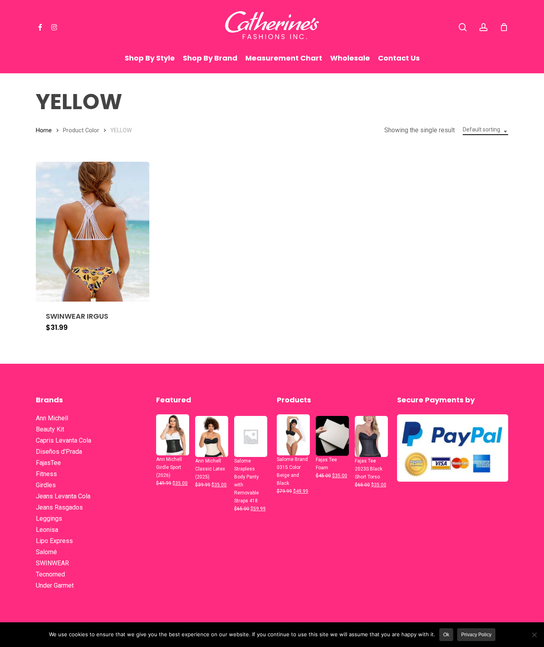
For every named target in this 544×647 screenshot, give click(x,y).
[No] (534, 635)
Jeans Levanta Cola (63, 496)
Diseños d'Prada (59, 451)
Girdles (46, 485)
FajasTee (48, 463)
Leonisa (47, 529)
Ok (446, 634)
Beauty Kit (50, 429)
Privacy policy (476, 634)
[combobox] (485, 131)
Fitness (46, 474)
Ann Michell (52, 418)
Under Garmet (55, 585)
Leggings (49, 518)
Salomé (46, 552)
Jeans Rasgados (59, 507)
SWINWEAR (52, 563)
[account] (483, 27)
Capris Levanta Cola (63, 440)
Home (44, 130)
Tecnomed (50, 574)
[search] (463, 27)
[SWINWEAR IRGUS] (92, 232)
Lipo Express (54, 541)
